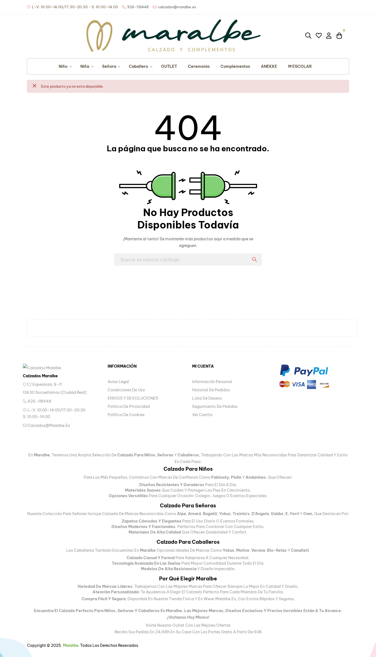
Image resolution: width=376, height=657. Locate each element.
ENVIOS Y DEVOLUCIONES (133, 398)
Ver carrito (202, 414)
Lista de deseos (207, 398)
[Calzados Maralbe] (47, 367)
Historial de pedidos (211, 389)
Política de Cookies (126, 414)
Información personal (212, 381)
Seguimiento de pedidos (215, 406)
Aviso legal (118, 381)
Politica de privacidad (129, 406)
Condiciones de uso (126, 389)
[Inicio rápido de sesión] (329, 35)
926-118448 (39, 401)
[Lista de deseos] (319, 35)
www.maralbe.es (220, 598)
